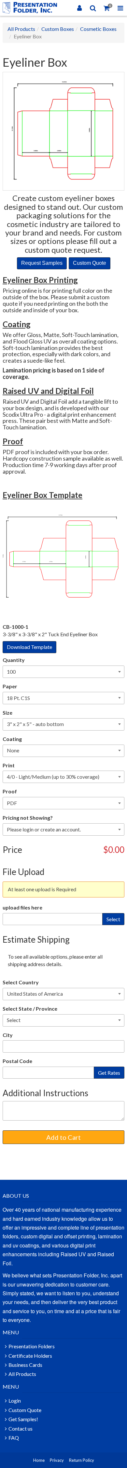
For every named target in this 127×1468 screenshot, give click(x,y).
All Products (21, 29)
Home (39, 1460)
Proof (10, 791)
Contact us (20, 1428)
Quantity (14, 660)
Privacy (57, 1460)
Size (7, 712)
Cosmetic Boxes (98, 29)
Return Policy (81, 1460)
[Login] (79, 8)
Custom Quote (24, 1410)
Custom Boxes (57, 29)
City (8, 1035)
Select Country (21, 982)
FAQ (13, 1437)
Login (14, 1400)
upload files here (22, 907)
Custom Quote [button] (89, 263)
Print (9, 765)
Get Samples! (23, 1419)
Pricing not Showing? (28, 818)
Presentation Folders (31, 1346)
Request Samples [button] (42, 263)
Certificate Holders (30, 1356)
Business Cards (25, 1365)
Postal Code (17, 1061)
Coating (12, 739)
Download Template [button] (29, 647)
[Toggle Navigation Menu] (120, 8)
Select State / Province (30, 1008)
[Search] (93, 8)
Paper (10, 686)
